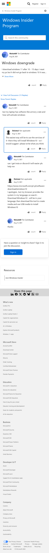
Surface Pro (6, 306)
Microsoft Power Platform (10, 442)
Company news (7, 514)
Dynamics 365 (7, 434)
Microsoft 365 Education (10, 398)
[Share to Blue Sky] (28, 294)
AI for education (8, 414)
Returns (5, 358)
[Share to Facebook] (16, 294)
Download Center (8, 350)
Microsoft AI (6, 426)
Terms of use (7, 546)
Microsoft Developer (9, 470)
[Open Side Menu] (3, 4)
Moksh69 (13, 53)
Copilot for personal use (10, 322)
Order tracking (7, 362)
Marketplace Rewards (9, 490)
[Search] (28, 3)
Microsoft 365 (7, 438)
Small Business (7, 454)
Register (35, 4)
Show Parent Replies (8, 99)
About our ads (7, 549)
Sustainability (7, 534)
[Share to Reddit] (24, 294)
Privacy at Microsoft (9, 518)
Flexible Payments (8, 374)
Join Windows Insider (14, 278)
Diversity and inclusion (10, 526)
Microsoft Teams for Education (12, 394)
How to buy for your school (11, 402)
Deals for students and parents (12, 410)
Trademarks (17, 546)
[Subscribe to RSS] (33, 294)
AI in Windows (7, 326)
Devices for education (9, 390)
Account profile (7, 346)
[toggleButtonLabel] (45, 11)
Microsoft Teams (8, 446)
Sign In (43, 4)
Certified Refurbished (9, 366)
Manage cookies (37, 544)
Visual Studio (7, 494)
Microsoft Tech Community (11, 482)
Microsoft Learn (8, 474)
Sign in (13, 252)
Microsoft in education (10, 386)
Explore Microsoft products (11, 330)
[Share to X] (20, 294)
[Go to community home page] (9, 4)
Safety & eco (28, 546)
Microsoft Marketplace (10, 486)
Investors (6, 522)
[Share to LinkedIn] (12, 294)
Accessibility (7, 530)
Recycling (37, 546)
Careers (5, 506)
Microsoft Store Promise (10, 370)
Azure (5, 466)
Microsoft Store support (10, 354)
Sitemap (5, 544)
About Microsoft (8, 510)
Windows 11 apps (8, 334)
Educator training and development (13, 406)
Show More (9, 76)
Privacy (27, 544)
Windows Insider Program (13, 11)
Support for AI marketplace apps (13, 478)
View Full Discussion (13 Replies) (15, 95)
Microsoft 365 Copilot (9, 450)
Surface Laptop (7, 310)
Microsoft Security (8, 430)
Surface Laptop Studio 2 (10, 314)
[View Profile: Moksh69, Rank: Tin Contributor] (5, 55)
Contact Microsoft (16, 544)
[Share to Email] (37, 294)
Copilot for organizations (10, 318)
